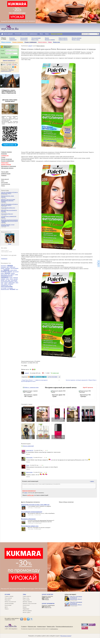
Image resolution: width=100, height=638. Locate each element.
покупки (11, 278)
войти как (30, 495)
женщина (2, 268)
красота (9, 271)
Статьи (50, 42)
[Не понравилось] (45, 450)
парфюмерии (33, 34)
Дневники (4, 153)
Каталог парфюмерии (7, 161)
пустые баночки (14, 280)
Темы (24, 594)
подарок (7, 278)
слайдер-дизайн (11, 282)
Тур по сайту (4, 171)
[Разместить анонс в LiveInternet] (38, 377)
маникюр (7, 273)
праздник (2, 280)
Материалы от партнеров (8, 166)
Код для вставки (53, 376)
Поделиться (4, 258)
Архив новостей (5, 179)
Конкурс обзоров (6, 164)
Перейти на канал (9, 144)
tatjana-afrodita (29, 457)
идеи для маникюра (14, 268)
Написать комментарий (28, 446)
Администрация (5, 173)
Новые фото (4, 162)
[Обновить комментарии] (98, 263)
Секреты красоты (63, 39)
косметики (24, 34)
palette (25, 365)
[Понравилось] (47, 450)
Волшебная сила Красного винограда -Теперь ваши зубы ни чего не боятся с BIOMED (9, 221)
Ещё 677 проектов (88, 387)
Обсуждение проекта (7, 168)
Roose (27, 465)
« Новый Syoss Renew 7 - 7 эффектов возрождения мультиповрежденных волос (34, 380)
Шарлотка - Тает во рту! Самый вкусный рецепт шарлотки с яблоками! (8, 200)
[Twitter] (28, 619)
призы (9, 280)
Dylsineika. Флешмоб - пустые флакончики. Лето (7, 225)
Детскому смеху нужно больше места (9, 100)
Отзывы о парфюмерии (31, 42)
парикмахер (5, 277)
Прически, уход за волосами (29, 603)
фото (17, 289)
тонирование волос (5, 285)
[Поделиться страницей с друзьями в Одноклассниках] (28, 377)
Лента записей (8, 34)
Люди (47, 34)
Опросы (3, 185)
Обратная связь (32, 626)
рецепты (6, 282)
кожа (2, 270)
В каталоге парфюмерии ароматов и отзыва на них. (48, 606)
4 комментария (55, 373)
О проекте (24, 626)
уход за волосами (6, 286)
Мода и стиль (34, 39)
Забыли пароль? (4, 57)
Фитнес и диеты (76, 39)
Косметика (12, 38)
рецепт (2, 282)
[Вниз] (98, 266)
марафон (13, 273)
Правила (3, 175)
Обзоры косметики (6, 42)
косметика (4, 271)
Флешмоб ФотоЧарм (5, 289)
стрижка (5, 283)
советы (16, 282)
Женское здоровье (76, 38)
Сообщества (5, 155)
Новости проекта (42, 42)
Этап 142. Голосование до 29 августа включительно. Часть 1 (9, 193)
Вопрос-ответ (56, 42)
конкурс (6, 270)
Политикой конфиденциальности (7, 70)
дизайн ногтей (12, 267)
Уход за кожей (24, 38)
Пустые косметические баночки (7, 281)
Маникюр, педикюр (50, 39)
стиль (2, 283)
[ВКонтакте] (21, 619)
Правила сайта (51, 626)
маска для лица (4, 274)
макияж (2, 273)
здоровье (7, 268)
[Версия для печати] (59, 377)
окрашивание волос (6, 275)
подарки (3, 278)
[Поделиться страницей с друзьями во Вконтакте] (30, 377)
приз (6, 280)
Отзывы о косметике (17, 42)
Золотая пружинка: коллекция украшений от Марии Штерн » (81, 380)
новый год (12, 274)
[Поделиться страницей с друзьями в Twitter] (34, 377)
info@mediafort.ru (54, 628)
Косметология (24, 39)
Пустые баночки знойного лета (8, 207)
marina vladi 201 (29, 450)
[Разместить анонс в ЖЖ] (44, 377)
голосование (3, 267)
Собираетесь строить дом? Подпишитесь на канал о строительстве (9, 92)
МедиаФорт (14, 628)
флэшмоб (12, 289)
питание (10, 277)
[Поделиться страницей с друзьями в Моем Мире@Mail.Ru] (32, 377)
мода (9, 274)
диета (8, 267)
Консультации (4, 182)
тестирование (10, 283)
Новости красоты (63, 38)
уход (10, 285)
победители (15, 277)
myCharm (7, 594)
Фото (41, 34)
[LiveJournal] (31, 619)
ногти (16, 274)
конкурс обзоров (13, 270)
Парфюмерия (12, 39)
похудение (16, 278)
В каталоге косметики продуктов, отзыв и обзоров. (47, 598)
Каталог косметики (6, 159)
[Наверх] (98, 261)
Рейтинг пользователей (10, 601)
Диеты (2, 180)
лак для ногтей (15, 271)
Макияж (47, 38)
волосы (10, 265)
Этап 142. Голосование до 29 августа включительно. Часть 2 (9, 205)
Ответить (28, 454)
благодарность (4, 265)
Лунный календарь (5, 184)
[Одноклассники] (25, 619)
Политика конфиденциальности (64, 626)
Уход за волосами (36, 38)
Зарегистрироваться (29, 491)
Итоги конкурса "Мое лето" (7, 213)
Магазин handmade (56, 34)
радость (16, 281)
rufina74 (30, 45)
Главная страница (6, 152)
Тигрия (9, 244)
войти (25, 492)
